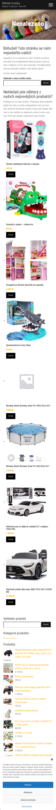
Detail (10, 174)
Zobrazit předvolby (28, 800)
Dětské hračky (11, 3)
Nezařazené (11, 638)
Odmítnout (28, 792)
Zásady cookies (27, 806)
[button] (52, 759)
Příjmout (28, 785)
